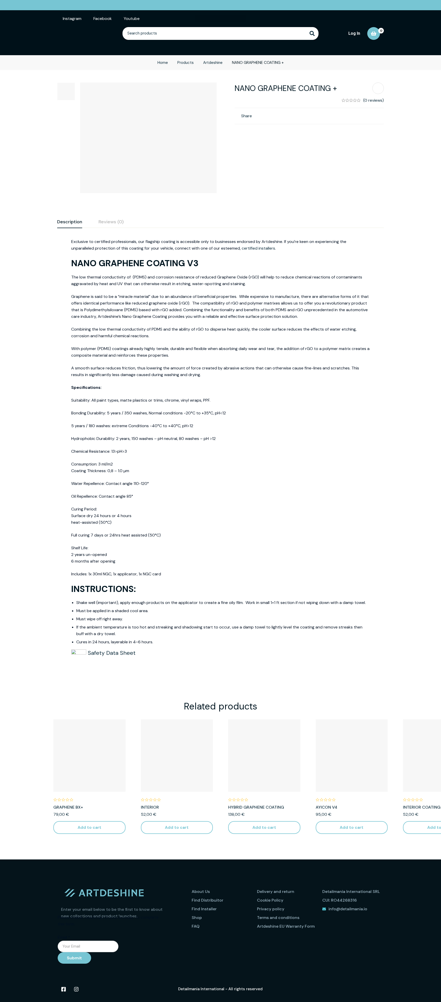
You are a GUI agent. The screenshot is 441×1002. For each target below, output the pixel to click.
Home (162, 62)
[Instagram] (76, 989)
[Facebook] (63, 989)
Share (246, 116)
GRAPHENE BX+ (68, 807)
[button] (89, 827)
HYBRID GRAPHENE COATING (256, 807)
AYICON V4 (326, 807)
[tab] (69, 222)
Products (185, 62)
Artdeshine (213, 62)
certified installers (258, 248)
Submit (74, 958)
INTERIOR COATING (421, 807)
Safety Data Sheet (111, 653)
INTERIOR (150, 807)
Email (64, 937)
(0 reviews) (373, 100)
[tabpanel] (220, 457)
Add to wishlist (378, 88)
